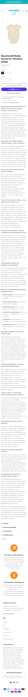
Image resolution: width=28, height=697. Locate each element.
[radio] (2, 73)
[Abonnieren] (23, 677)
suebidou (15, 694)
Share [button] (4, 539)
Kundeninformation (8, 639)
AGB (4, 625)
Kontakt (5, 622)
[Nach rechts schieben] (17, 51)
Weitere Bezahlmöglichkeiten (14, 92)
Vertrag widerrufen (8, 613)
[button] (2, 11)
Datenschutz (6, 629)
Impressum (6, 635)
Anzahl (3, 76)
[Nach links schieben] (10, 51)
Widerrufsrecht (7, 632)
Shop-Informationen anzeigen (11, 102)
